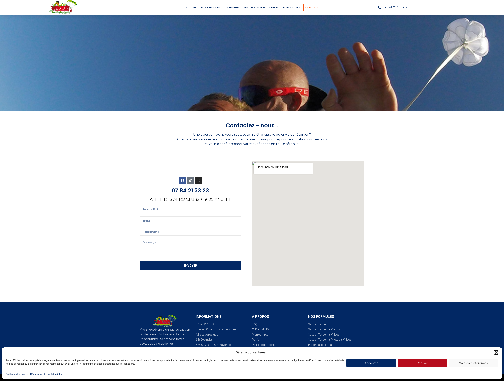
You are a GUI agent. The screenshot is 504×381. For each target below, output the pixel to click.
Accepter (371, 363)
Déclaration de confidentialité (46, 374)
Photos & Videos (254, 7)
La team (287, 7)
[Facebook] (182, 180)
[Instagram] (198, 180)
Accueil (191, 7)
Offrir (273, 7)
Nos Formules (210, 7)
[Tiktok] (190, 180)
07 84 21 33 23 (190, 190)
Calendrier (231, 7)
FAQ (298, 7)
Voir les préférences (473, 363)
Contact (311, 7)
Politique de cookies (17, 374)
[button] (496, 352)
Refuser (422, 363)
